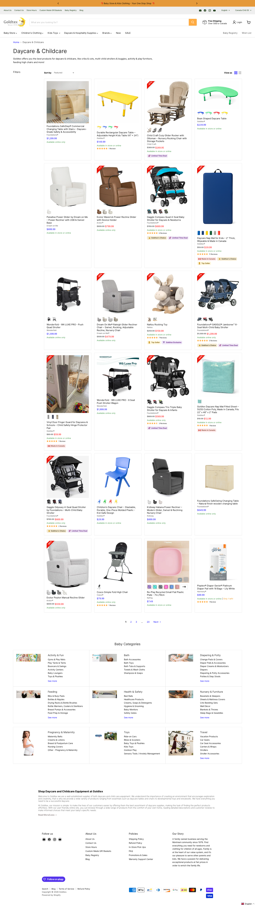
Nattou (150, 327)
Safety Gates (130, 713)
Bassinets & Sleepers (210, 696)
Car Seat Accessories (210, 743)
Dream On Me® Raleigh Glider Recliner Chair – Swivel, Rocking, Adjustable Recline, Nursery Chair (117, 327)
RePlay (150, 598)
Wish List (246, 33)
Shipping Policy (136, 839)
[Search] (193, 22)
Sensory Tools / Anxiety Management (142, 753)
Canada (242, 10)
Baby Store (10, 33)
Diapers (203, 669)
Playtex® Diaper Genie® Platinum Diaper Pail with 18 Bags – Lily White (216, 587)
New (118, 33)
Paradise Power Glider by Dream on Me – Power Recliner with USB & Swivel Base (67, 220)
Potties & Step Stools (210, 676)
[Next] (196, 3)
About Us (7, 10)
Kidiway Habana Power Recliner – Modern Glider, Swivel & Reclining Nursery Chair (164, 510)
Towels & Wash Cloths (134, 669)
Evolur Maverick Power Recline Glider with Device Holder (116, 218)
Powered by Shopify (51, 895)
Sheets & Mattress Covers (212, 699)
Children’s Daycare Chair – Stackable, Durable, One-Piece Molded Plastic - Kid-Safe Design (116, 510)
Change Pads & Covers (211, 659)
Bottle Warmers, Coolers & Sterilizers (65, 706)
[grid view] (236, 73)
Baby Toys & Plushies (134, 743)
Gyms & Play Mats (56, 659)
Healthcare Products (134, 699)
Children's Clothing (31, 33)
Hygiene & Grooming (134, 706)
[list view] (240, 73)
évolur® (100, 223)
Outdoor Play (130, 750)
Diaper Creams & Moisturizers (214, 666)
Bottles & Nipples (56, 699)
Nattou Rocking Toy (157, 324)
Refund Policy (135, 843)
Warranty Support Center (141, 859)
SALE (128, 33)
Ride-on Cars (130, 736)
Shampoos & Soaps (133, 673)
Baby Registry (71, 10)
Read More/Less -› (47, 815)
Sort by (47, 73)
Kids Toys (53, 33)
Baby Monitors (131, 709)
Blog (81, 10)
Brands (106, 33)
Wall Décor (205, 706)
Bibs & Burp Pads (56, 696)
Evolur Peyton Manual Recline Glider (66, 597)
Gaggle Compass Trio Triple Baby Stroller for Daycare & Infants (164, 408)
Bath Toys (129, 663)
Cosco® (100, 595)
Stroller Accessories (209, 753)
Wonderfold (52, 330)
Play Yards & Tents (57, 663)
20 (148, 621)
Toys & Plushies (55, 676)
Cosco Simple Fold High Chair (112, 592)
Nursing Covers (55, 746)
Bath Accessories (132, 659)
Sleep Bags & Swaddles (211, 713)
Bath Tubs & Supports (134, 666)
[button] (248, 904)
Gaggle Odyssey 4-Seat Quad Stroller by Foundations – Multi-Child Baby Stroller (66, 510)
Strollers (204, 750)
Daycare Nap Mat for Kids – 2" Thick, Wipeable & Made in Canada (216, 239)
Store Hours (32, 10)
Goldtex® (101, 138)
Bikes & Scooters (132, 740)
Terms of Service (66, 889)
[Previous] (58, 3)
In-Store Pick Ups (137, 847)
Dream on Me (52, 226)
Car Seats (205, 740)
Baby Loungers (55, 673)
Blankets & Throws (209, 709)
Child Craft (151, 144)
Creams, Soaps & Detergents (138, 702)
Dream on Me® (103, 333)
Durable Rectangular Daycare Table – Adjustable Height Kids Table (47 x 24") (117, 134)
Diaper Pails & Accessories (213, 663)
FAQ (131, 851)
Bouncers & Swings (57, 666)
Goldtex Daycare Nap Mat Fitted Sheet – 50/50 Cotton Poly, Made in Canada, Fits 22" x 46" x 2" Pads (218, 409)
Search (45, 889)
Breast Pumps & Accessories (61, 709)
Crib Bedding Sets (209, 702)
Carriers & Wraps (208, 746)
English (224, 10)
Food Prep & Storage (58, 713)
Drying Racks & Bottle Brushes (62, 702)
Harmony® (201, 591)
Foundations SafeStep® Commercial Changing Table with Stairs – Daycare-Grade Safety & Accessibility (67, 129)
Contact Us (19, 10)
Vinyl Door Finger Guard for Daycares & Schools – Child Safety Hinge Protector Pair (67, 425)
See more (52, 681)
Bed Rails (128, 696)
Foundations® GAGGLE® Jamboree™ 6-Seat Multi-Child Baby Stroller (217, 326)
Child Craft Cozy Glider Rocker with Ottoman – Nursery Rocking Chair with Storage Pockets (167, 138)
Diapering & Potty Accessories (214, 673)
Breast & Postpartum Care (60, 743)
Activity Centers (55, 669)
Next (156, 621)
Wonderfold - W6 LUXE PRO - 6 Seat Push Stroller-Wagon (116, 401)
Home (16, 42)
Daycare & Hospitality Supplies (80, 33)
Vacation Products (209, 736)
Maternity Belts (55, 736)
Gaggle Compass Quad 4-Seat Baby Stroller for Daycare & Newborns (165, 218)
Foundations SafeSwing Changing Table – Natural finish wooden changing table (218, 502)
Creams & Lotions (56, 740)
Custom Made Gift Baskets (51, 10)
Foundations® (52, 135)
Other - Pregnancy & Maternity (62, 750)
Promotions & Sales (138, 855)
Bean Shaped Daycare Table (212, 118)
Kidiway (150, 516)
